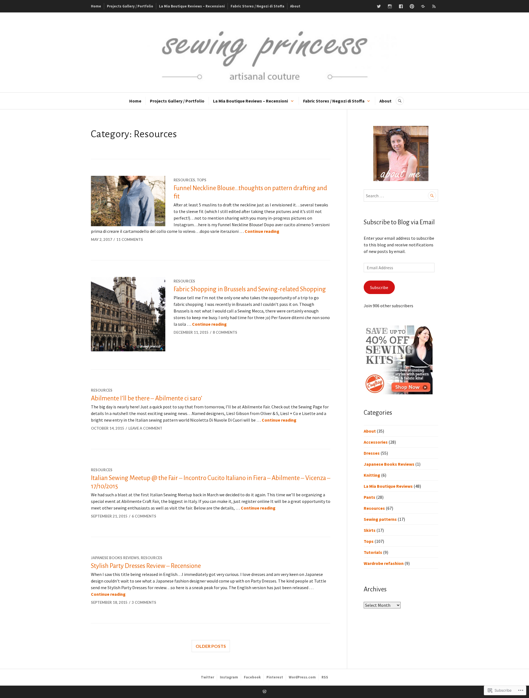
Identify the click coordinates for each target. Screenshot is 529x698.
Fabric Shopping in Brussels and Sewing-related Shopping (250, 289)
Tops (201, 180)
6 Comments (144, 516)
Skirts (370, 530)
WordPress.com (302, 677)
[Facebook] (401, 6)
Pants (369, 497)
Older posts (211, 646)
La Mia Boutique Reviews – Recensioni (192, 6)
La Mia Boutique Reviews (388, 486)
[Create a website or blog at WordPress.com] (264, 691)
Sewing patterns (380, 519)
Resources (184, 180)
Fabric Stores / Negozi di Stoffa (257, 6)
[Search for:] (401, 195)
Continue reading (262, 231)
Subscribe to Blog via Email (399, 222)
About (295, 6)
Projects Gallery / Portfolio (130, 6)
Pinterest (274, 677)
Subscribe (379, 287)
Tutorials (373, 552)
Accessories (376, 442)
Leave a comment (145, 428)
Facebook (252, 677)
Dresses (372, 453)
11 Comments (129, 239)
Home (96, 6)
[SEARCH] (400, 101)
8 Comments (225, 332)
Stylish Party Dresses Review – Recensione (146, 565)
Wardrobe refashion (384, 563)
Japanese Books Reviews (115, 558)
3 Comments (144, 602)
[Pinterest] (412, 6)
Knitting (372, 475)
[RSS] (434, 6)
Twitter (207, 677)
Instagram (229, 677)
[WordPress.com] (423, 6)
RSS (325, 677)
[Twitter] (379, 6)
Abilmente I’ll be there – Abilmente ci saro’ (146, 398)
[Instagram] (390, 6)
